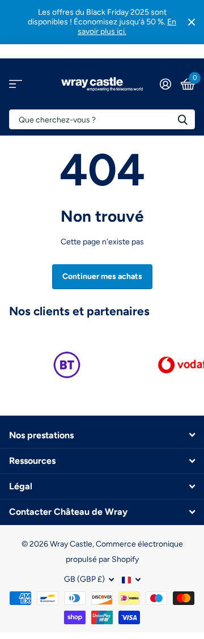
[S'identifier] (165, 84)
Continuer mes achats (102, 276)
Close (191, 22)
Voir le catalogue (15, 84)
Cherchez (182, 119)
